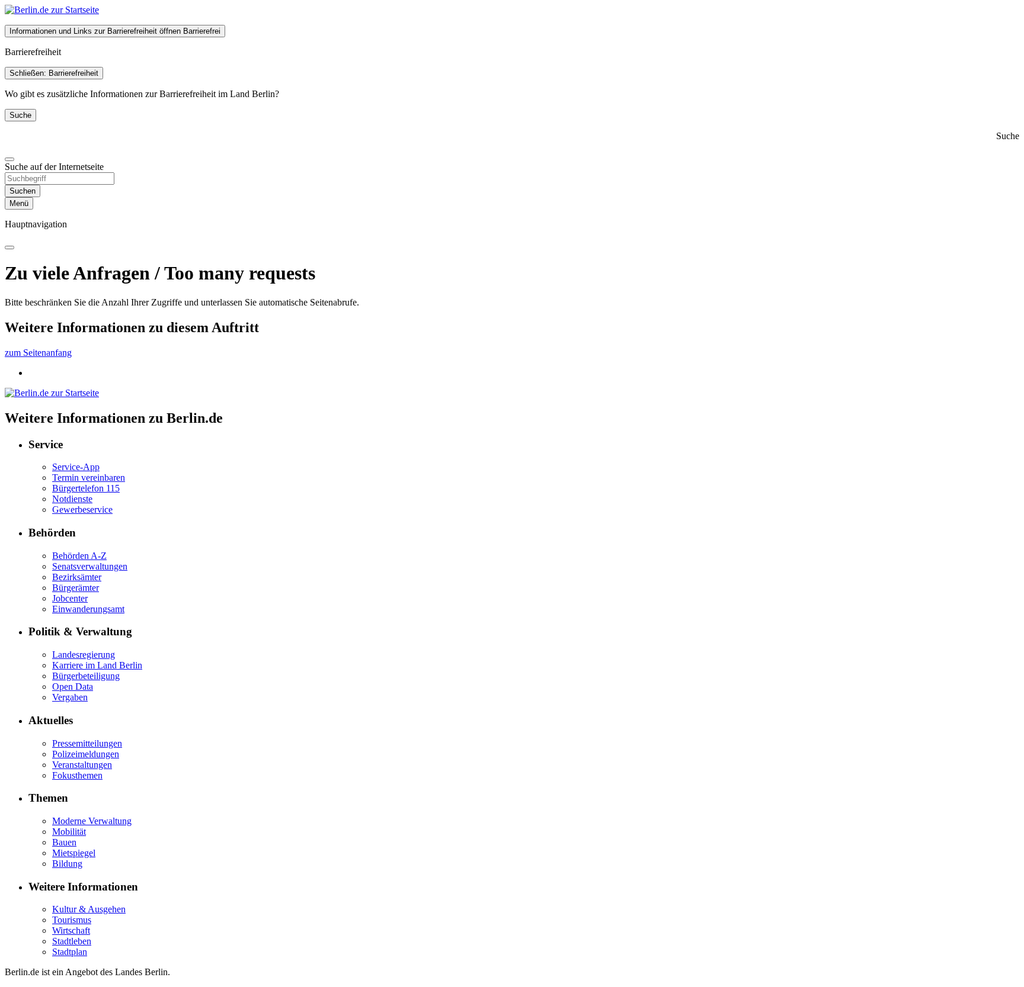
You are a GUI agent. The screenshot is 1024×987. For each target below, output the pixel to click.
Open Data (72, 686)
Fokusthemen (77, 775)
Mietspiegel (73, 853)
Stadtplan (69, 952)
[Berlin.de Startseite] (52, 10)
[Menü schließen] (9, 247)
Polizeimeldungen (85, 754)
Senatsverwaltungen (89, 566)
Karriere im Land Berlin (97, 665)
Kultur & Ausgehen (89, 909)
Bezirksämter (76, 577)
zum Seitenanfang (38, 353)
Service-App (76, 467)
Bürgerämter (75, 588)
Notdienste (72, 499)
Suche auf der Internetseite (54, 167)
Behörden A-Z (79, 556)
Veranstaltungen (82, 765)
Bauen (64, 842)
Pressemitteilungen (87, 743)
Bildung (67, 864)
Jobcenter (70, 598)
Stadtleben (71, 941)
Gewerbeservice (82, 509)
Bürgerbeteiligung (86, 676)
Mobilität (69, 832)
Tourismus (71, 920)
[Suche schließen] (9, 159)
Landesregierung (83, 655)
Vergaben (70, 697)
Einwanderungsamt (88, 609)
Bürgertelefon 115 (86, 488)
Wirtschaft (71, 930)
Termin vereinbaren (88, 477)
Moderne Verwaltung (92, 821)
